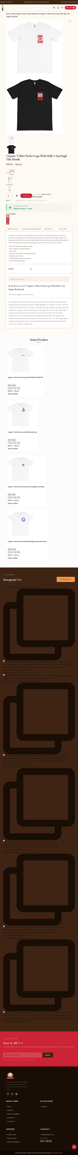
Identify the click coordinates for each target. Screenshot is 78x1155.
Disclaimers (11, 1118)
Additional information (31, 229)
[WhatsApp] (39, 222)
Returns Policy (11, 1138)
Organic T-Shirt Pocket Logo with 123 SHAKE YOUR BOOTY (25, 377)
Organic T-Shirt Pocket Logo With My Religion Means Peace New (27, 541)
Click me (74, 1147)
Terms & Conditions (13, 1114)
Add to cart (26, 196)
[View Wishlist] (62, 7)
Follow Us (66, 579)
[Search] (54, 8)
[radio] (12, 171)
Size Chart (63, 229)
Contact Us (11, 1121)
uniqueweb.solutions (57, 1153)
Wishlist (43, 1107)
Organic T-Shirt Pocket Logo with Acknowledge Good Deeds (26, 487)
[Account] (58, 8)
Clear (11, 184)
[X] (39, 219)
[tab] (13, 229)
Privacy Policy (11, 1134)
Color (8, 173)
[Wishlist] (62, 8)
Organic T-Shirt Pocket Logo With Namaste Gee (22, 432)
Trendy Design (16, 14)
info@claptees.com (47, 1134)
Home (8, 14)
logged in (20, 294)
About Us (10, 1110)
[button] (42, 194)
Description (12, 229)
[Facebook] (39, 216)
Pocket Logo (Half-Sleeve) (30, 14)
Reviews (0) (48, 229)
